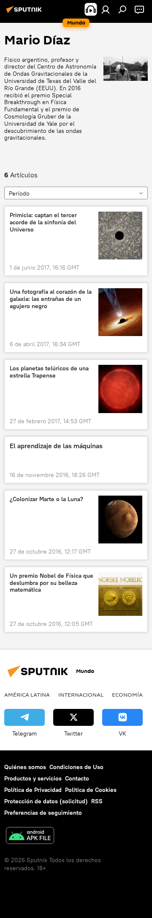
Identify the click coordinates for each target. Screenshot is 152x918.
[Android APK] (30, 836)
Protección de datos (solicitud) (46, 801)
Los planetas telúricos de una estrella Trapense (49, 372)
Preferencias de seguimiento (43, 812)
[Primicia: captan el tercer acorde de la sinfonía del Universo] (120, 235)
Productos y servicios (33, 778)
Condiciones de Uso (76, 767)
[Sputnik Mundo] (25, 13)
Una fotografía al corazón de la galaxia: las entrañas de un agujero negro (51, 299)
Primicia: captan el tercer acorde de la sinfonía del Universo (43, 222)
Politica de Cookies (91, 790)
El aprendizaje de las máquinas (56, 446)
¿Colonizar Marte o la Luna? (46, 499)
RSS (97, 801)
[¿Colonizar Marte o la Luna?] (120, 519)
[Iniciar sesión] (105, 9)
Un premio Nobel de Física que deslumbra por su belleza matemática (51, 583)
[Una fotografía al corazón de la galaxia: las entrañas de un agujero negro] (120, 312)
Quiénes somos (25, 767)
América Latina (27, 694)
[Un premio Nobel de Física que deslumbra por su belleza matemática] (120, 594)
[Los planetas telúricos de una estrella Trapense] (120, 389)
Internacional (80, 694)
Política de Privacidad (33, 790)
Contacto (77, 778)
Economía (127, 694)
